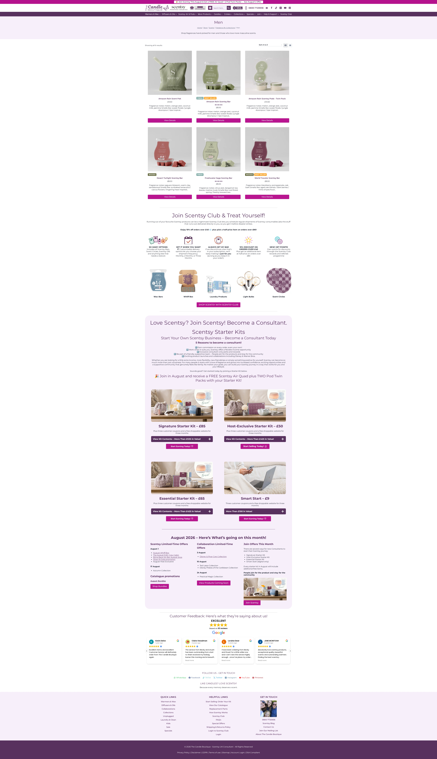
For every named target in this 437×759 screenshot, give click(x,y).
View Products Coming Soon (213, 583)
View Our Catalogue (218, 705)
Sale (168, 727)
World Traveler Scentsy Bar (267, 178)
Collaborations (168, 709)
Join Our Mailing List (268, 731)
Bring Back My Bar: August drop (167, 557)
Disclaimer (196, 753)
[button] (290, 651)
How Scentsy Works (218, 712)
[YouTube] (285, 8)
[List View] (290, 45)
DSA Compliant (253, 753)
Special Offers (218, 723)
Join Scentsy (252, 602)
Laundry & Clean (168, 720)
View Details (169, 120)
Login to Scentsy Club (218, 731)
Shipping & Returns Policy (218, 727)
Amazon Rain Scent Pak (170, 99)
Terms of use (214, 753)
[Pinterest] (289, 8)
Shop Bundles (159, 586)
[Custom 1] (267, 8)
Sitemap (226, 753)
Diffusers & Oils (168, 705)
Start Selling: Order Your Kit (218, 702)
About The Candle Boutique (269, 734)
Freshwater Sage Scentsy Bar (218, 178)
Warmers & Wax (168, 702)
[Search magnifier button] (229, 8)
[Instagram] (280, 8)
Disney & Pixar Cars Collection (213, 557)
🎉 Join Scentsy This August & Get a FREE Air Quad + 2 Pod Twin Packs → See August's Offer (218, 2)
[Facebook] (271, 8)
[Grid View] (285, 45)
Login (218, 734)
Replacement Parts (218, 709)
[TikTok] (276, 8)
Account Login (237, 753)
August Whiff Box (161, 553)
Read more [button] (153, 660)
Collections (168, 712)
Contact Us (268, 727)
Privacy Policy (183, 753)
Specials (168, 731)
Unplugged (168, 716)
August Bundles (158, 581)
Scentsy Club (286, 14)
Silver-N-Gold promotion (164, 559)
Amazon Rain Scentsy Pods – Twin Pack (267, 99)
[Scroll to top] (430, 732)
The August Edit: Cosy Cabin (166, 555)
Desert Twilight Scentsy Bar (170, 178)
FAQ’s (218, 720)
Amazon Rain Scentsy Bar (218, 102)
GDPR (204, 753)
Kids (168, 723)
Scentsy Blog (269, 723)
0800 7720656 (268, 720)
